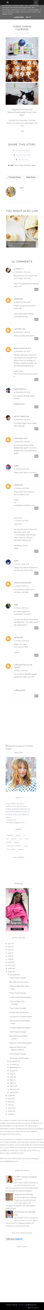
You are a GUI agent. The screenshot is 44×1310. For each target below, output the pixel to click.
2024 (9, 944)
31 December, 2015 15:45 (22, 272)
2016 (9, 968)
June (11, 1077)
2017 (9, 965)
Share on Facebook (22, 150)
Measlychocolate (22, 348)
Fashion (13, 839)
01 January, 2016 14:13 (21, 586)
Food (20, 839)
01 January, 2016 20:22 (21, 608)
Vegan (33, 165)
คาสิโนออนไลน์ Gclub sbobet (23, 666)
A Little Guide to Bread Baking (20, 997)
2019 (9, 959)
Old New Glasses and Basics (20, 1028)
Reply (36, 289)
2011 (9, 1105)
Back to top (32, 1308)
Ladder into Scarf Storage (23, 1194)
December (13, 975)
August (12, 1071)
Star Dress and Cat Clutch (19, 982)
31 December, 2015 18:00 (22, 392)
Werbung (21, 849)
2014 (9, 1095)
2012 (9, 1102)
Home (26, 839)
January (13, 1092)
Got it (28, 17)
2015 (9, 972)
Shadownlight (21, 438)
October (13, 1064)
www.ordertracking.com (8, 1161)
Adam (16, 466)
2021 (9, 953)
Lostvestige (19, 329)
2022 (9, 950)
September (14, 1067)
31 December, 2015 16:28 (22, 351)
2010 (9, 1108)
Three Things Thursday (22, 165)
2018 (9, 962)
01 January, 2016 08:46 (21, 488)
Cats (24, 835)
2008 (10, 1114)
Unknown (18, 299)
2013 (9, 1099)
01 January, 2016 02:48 (21, 469)
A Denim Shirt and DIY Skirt (19, 1012)
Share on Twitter (23, 155)
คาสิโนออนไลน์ (19, 690)
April (11, 1083)
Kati (22, 188)
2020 (9, 956)
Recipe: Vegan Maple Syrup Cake (19, 244)
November (13, 1061)
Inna (16, 561)
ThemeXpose (21, 1305)
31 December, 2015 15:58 (22, 302)
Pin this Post (23, 159)
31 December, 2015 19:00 (22, 419)
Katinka (9, 842)
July (11, 1074)
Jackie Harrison (21, 416)
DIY (8, 839)
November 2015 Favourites (19, 1058)
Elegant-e (18, 269)
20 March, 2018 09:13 (21, 670)
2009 (10, 1111)
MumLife (16, 842)
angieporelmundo (23, 583)
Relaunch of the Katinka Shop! (21, 1043)
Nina (16, 605)
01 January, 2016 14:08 (21, 564)
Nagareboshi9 (19, 404)
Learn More (19, 17)
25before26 (10, 835)
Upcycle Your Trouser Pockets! (21, 1017)
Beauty (18, 835)
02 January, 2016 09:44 (21, 640)
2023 (9, 947)
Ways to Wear (11, 849)
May (11, 1080)
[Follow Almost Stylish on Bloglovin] (14, 1240)
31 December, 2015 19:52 (22, 441)
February (13, 1089)
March (12, 1086)
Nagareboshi (20, 389)
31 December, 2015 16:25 (22, 332)
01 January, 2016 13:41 (21, 520)
